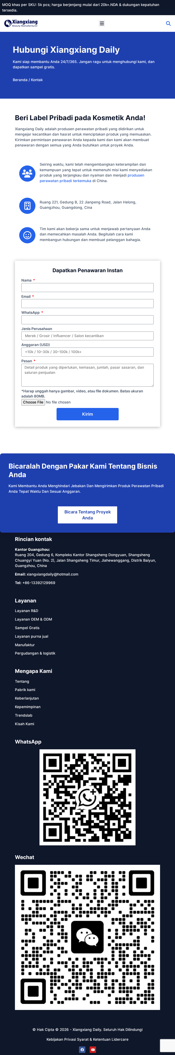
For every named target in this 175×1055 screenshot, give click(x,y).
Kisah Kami (24, 724)
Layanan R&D (26, 611)
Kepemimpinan (28, 707)
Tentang (22, 681)
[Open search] (168, 23)
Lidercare (120, 1039)
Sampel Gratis (27, 628)
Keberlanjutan (27, 698)
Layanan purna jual (31, 636)
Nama (26, 280)
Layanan (25, 601)
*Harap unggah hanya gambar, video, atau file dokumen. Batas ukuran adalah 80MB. (82, 393)
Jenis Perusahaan (36, 329)
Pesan (27, 361)
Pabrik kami (25, 690)
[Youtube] (93, 1049)
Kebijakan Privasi (61, 1039)
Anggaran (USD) (35, 345)
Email (26, 296)
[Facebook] (82, 1049)
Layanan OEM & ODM (33, 619)
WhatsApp (31, 312)
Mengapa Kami (33, 671)
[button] (102, 23)
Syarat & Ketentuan (94, 1039)
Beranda (20, 80)
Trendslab (23, 715)
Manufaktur (25, 645)
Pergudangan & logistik (35, 653)
